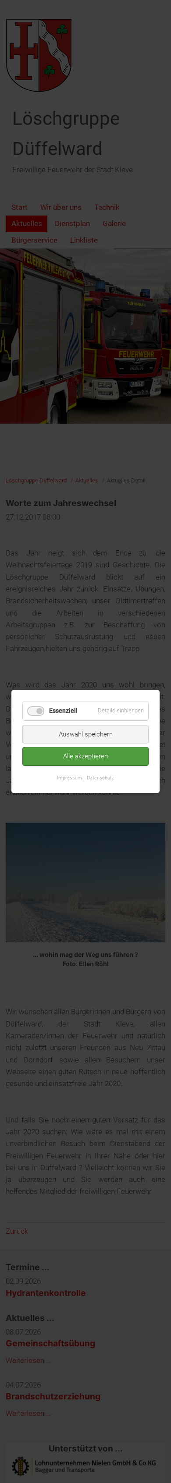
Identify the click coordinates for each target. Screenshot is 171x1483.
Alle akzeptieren (85, 756)
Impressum (69, 777)
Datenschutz (100, 777)
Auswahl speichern (86, 734)
